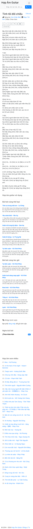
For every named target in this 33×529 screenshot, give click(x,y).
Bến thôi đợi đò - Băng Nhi (14, 458)
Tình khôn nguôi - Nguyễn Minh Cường (17, 385)
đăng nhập (12, 324)
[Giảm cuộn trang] (14, 23)
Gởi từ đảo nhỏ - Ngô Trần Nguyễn (16, 440)
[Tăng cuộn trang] (11, 23)
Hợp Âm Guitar (17, 527)
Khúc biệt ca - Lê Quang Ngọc (15, 444)
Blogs (25, 527)
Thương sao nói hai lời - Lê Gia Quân (17, 451)
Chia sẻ (28, 13)
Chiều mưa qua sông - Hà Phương (15, 433)
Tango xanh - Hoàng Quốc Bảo (15, 371)
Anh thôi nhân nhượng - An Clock (16, 394)
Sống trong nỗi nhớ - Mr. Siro (14, 473)
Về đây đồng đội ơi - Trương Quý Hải (17, 382)
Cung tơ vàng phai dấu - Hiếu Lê (16, 476)
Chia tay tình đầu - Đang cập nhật (16, 375)
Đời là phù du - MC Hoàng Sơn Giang (17, 398)
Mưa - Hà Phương (10, 362)
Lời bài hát (6, 26)
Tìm (29, 7)
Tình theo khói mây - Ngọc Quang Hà (17, 437)
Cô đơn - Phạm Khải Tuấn (13, 378)
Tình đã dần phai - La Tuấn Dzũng (16, 480)
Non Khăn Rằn (15, 17)
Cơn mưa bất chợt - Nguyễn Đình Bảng (18, 447)
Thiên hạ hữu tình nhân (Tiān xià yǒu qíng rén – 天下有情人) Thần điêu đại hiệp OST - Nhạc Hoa (16, 409)
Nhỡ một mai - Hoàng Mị (13, 430)
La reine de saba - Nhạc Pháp (15, 454)
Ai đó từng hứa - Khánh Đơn (14, 483)
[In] (20, 23)
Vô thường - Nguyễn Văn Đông (15, 421)
